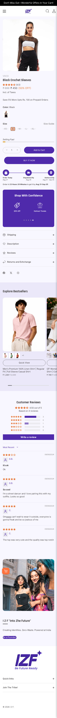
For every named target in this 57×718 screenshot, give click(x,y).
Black (6, 114)
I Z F (12, 707)
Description (13, 243)
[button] (9, 84)
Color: (9, 107)
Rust (17, 355)
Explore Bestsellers (15, 291)
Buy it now (29, 160)
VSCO (6, 76)
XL (33, 128)
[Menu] (4, 11)
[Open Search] (47, 11)
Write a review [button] (28, 437)
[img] (9, 455)
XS (5, 128)
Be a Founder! (9, 637)
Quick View (24, 362)
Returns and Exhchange (19, 262)
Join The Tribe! (10, 687)
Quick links (8, 678)
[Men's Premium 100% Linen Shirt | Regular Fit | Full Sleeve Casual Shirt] (24, 324)
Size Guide (49, 123)
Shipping (11, 234)
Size (28, 124)
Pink (5, 355)
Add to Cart (39, 150)
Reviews (11, 252)
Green (11, 355)
